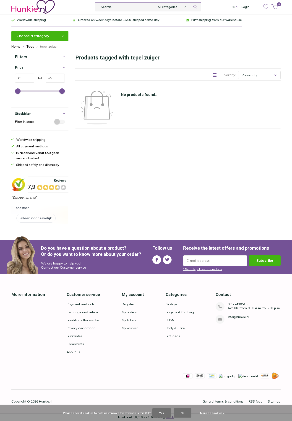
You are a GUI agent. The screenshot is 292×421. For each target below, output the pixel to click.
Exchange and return (82, 312)
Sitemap (274, 401)
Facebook (156, 259)
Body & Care (175, 328)
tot (38, 78)
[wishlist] (265, 7)
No (183, 413)
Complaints (75, 344)
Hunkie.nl (45, 401)
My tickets (129, 320)
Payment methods (80, 304)
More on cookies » (212, 413)
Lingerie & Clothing (180, 312)
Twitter (167, 259)
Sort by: (230, 75)
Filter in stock (24, 122)
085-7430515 (237, 304)
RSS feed (256, 401)
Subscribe (264, 260)
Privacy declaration (81, 328)
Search (195, 6)
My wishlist (130, 328)
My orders (129, 312)
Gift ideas (173, 336)
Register (128, 304)
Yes (161, 413)
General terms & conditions (223, 401)
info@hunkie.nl (238, 317)
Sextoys (171, 304)
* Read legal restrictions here (202, 269)
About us (73, 352)
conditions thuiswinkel (83, 320)
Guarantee (75, 336)
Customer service (73, 267)
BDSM (170, 320)
